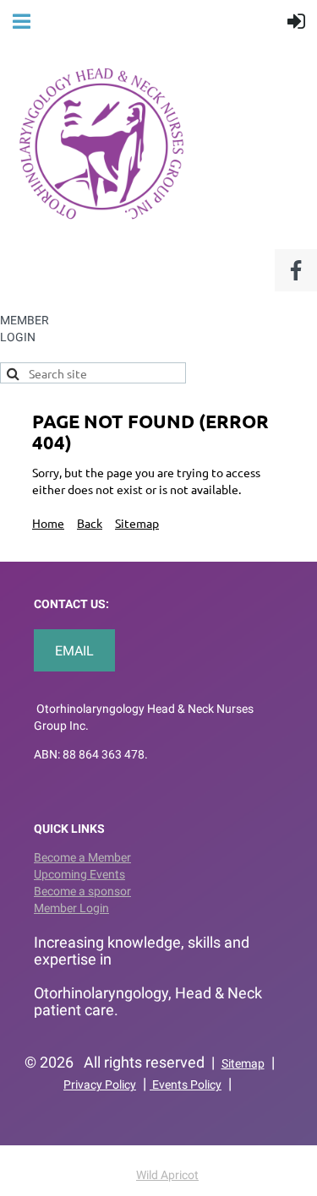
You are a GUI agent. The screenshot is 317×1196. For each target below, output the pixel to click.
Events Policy (185, 1084)
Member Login (71, 908)
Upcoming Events (79, 874)
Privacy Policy (99, 1084)
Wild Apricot (167, 1175)
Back (89, 522)
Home (48, 522)
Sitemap (137, 522)
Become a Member (82, 857)
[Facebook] (296, 270)
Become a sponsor (82, 891)
